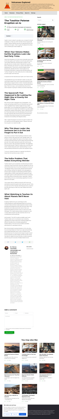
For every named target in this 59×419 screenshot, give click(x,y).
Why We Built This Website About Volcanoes (46, 355)
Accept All (23, 414)
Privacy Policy (19, 13)
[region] (15, 410)
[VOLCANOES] (46, 36)
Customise (7, 414)
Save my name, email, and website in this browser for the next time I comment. (18, 329)
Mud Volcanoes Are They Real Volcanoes (11, 375)
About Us (27, 13)
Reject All (15, 414)
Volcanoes (12, 13)
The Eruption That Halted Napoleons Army (28, 396)
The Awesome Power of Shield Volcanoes (45, 375)
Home (6, 13)
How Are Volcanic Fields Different (28, 375)
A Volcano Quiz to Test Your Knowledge (29, 355)
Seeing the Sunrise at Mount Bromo (11, 355)
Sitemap (33, 13)
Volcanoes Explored (20, 2)
